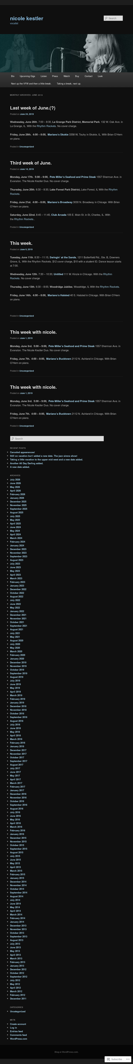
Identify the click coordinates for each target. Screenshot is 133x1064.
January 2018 (17, 746)
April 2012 (15, 987)
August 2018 (16, 720)
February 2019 (17, 699)
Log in (13, 1027)
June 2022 (15, 604)
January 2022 (17, 611)
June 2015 (15, 859)
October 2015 (17, 845)
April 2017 (15, 779)
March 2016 (16, 826)
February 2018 (17, 742)
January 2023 (17, 585)
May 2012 (15, 984)
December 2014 (18, 881)
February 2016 (17, 830)
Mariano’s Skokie (58, 134)
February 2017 (17, 786)
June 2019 (15, 684)
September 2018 (18, 717)
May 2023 (15, 570)
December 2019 (18, 662)
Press (55, 76)
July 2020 (15, 644)
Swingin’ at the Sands (63, 257)
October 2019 (17, 669)
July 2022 (15, 600)
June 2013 (15, 947)
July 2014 (15, 900)
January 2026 (17, 497)
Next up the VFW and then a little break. (31, 83)
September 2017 (18, 761)
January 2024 (17, 545)
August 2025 (16, 512)
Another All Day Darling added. (26, 463)
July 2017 (15, 768)
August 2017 (16, 764)
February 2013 (17, 962)
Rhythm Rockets (46, 126)
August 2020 (16, 640)
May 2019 (15, 687)
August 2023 (16, 560)
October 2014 (17, 888)
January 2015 (17, 878)
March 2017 (16, 783)
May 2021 (15, 636)
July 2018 (15, 724)
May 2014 (15, 907)
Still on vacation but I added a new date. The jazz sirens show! (43, 455)
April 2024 (15, 534)
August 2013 (16, 940)
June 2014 (15, 903)
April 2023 (15, 574)
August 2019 (16, 677)
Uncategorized (26, 146)
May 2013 (15, 951)
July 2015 (15, 856)
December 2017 (18, 750)
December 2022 (18, 589)
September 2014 (18, 892)
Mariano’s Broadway (59, 202)
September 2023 (18, 556)
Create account (18, 1024)
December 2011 (18, 998)
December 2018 (18, 706)
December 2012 (18, 969)
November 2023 (18, 552)
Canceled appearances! (22, 452)
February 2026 (17, 494)
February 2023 (17, 582)
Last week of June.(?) (32, 107)
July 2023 (15, 563)
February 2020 (17, 655)
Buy (77, 76)
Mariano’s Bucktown (58, 359)
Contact (88, 76)
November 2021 (18, 618)
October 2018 (17, 713)
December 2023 (18, 549)
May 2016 (15, 819)
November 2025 (18, 505)
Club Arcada (58, 215)
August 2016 (16, 808)
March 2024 (16, 538)
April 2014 (15, 910)
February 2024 (17, 541)
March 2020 (16, 651)
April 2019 (15, 691)
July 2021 (15, 633)
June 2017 (15, 772)
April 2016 (15, 823)
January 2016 (17, 834)
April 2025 (15, 523)
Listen (44, 76)
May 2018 (15, 731)
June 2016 (15, 815)
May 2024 (15, 530)
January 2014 (17, 921)
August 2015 (16, 852)
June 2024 (15, 527)
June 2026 (15, 483)
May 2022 (15, 607)
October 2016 (17, 801)
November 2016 (18, 797)
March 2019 (16, 695)
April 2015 (15, 867)
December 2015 (18, 837)
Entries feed (16, 1031)
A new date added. (20, 467)
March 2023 (16, 578)
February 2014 (17, 918)
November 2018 (18, 709)
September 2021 (18, 625)
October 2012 (17, 973)
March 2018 (16, 739)
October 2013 (17, 932)
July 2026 (15, 479)
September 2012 (18, 976)
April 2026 (15, 490)
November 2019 (18, 666)
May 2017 (15, 775)
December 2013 (18, 925)
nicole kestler (26, 18)
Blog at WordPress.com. (66, 1051)
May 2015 (15, 863)
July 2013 (15, 943)
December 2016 (18, 793)
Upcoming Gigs (27, 76)
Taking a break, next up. (69, 83)
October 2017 (17, 757)
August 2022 (16, 596)
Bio (12, 76)
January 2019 (17, 702)
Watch (67, 76)
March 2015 (16, 870)
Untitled (58, 274)
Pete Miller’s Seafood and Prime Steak (73, 177)
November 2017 (18, 753)
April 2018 (15, 735)
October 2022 (17, 592)
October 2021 (17, 622)
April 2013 (15, 954)
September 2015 (18, 848)
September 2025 (18, 508)
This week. (21, 243)
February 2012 (17, 995)
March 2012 (16, 991)
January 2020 (17, 658)
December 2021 (18, 614)
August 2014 (16, 896)
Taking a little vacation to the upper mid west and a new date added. (46, 459)
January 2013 (17, 965)
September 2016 (18, 804)
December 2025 (18, 501)
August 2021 (16, 629)
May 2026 (15, 487)
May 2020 (15, 647)
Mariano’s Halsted (58, 295)
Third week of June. (31, 163)
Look (100, 76)
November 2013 (18, 929)
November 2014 (18, 885)
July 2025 (15, 516)
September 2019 (18, 673)
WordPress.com (18, 1038)
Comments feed (18, 1034)
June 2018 (15, 728)
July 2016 (15, 812)
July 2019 (15, 680)
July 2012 (15, 980)
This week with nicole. (33, 332)
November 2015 (18, 841)
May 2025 (15, 519)
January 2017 (17, 790)
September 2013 (18, 936)
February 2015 (17, 874)
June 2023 (15, 567)
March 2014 (16, 914)
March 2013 (16, 958)
